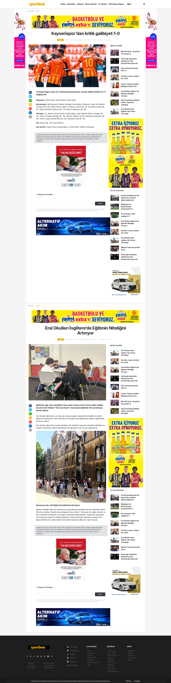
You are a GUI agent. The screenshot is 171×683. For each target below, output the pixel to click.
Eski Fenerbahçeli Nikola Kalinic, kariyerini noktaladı (130, 102)
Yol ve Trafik (111, 653)
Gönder (100, 203)
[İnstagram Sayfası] (35, 656)
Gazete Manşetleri (113, 671)
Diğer (129, 4)
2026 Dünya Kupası (116, 4)
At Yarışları (102, 4)
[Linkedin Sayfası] (42, 656)
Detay (129, 681)
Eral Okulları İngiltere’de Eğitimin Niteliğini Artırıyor (130, 93)
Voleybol (80, 4)
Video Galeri (73, 650)
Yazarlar (72, 654)
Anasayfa (31, 11)
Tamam (137, 681)
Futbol (63, 4)
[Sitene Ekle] (52, 656)
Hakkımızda (31, 663)
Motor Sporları (91, 4)
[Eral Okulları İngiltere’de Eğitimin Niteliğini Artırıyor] (67, 372)
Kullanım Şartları (49, 663)
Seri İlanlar (110, 667)
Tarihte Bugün (111, 662)
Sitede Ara (131, 651)
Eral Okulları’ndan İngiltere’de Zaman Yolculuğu (128, 111)
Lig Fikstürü (111, 660)
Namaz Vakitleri (112, 655)
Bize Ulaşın (73, 665)
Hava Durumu (111, 651)
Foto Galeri (73, 647)
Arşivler (72, 658)
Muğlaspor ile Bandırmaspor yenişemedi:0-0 (127, 206)
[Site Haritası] (48, 656)
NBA (88, 664)
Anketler (130, 653)
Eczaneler (110, 658)
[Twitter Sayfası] (31, 656)
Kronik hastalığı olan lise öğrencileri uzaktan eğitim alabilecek (130, 198)
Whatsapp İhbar (49, 665)
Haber (37, 305)
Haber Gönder (48, 667)
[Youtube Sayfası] (38, 656)
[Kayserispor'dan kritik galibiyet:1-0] (67, 65)
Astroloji (130, 660)
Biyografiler (131, 655)
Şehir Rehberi (111, 669)
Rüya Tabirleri (132, 658)
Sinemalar (110, 664)
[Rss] (45, 656)
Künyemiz (73, 661)
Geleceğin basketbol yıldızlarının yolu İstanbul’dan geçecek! (129, 61)
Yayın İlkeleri (31, 665)
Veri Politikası (31, 667)
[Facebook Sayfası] (28, 656)
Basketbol (71, 4)
